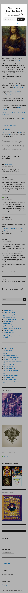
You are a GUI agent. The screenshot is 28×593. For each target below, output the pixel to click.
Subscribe (20, 19)
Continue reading (14, 23)
